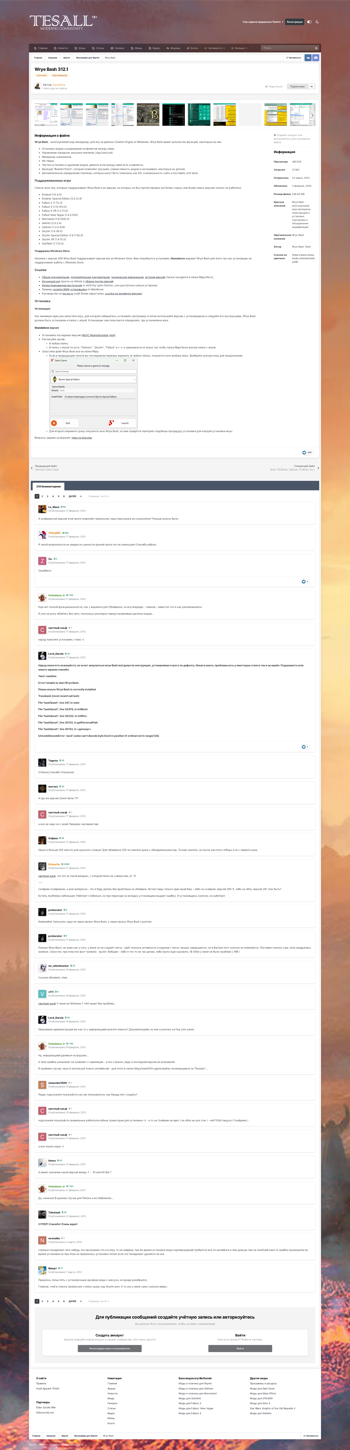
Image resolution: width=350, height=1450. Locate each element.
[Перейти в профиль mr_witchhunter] (42, 968)
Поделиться (275, 86)
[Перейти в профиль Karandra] (38, 86)
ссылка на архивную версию (123, 293)
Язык (32, 1444)
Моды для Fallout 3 (190, 1403)
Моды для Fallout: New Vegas (196, 1408)
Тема (42, 1444)
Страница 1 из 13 (98, 496)
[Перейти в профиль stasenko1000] (42, 1085)
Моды (81, 48)
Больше (239, 48)
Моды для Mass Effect (263, 1393)
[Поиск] (316, 48)
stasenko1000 (57, 1082)
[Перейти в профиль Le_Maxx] (42, 509)
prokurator (55, 909)
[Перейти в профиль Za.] (42, 561)
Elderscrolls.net (45, 1412)
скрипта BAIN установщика (70, 289)
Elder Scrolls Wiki (46, 1407)
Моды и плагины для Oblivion (196, 1388)
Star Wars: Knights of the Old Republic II (272, 1408)
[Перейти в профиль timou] (42, 1163)
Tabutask (54, 1212)
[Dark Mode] (317, 22)
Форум (111, 1388)
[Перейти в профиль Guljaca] (42, 840)
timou (52, 1160)
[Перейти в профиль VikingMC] (42, 535)
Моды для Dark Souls (262, 1388)
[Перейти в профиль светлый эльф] (42, 630)
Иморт (52, 1268)
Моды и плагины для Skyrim (195, 1383)
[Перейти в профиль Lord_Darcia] (42, 656)
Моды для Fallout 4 (190, 1413)
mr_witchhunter (58, 965)
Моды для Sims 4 (260, 1403)
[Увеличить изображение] (93, 393)
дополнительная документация (90, 277)
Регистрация (295, 21)
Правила (41, 1383)
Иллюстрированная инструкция (62, 285)
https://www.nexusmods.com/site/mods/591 (303, 258)
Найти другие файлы (55, 88)
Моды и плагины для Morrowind (198, 1393)
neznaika (54, 1238)
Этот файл (303, 48)
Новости (62, 48)
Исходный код (51, 281)
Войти (240, 1348)
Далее (72, 496)
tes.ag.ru (68, 293)
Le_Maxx (53, 507)
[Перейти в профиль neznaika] (42, 1240)
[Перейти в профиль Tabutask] (42, 1214)
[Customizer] (309, 22)
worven (53, 786)
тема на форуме (81, 437)
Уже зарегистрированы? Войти (262, 21)
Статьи (99, 48)
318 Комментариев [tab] (48, 486)
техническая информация (127, 277)
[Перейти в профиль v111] (42, 994)
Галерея (119, 48)
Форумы (175, 48)
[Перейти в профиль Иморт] (42, 1270)
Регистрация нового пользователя (109, 1348)
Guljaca (53, 838)
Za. (50, 558)
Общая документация (55, 277)
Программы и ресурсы (263, 1383)
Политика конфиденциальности (66, 1444)
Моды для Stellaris (260, 1413)
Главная (42, 48)
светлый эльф (57, 627)
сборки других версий (99, 281)
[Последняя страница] (80, 496)
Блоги (194, 48)
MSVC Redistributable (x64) (98, 335)
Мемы (138, 48)
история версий (155, 277)
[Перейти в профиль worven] (42, 789)
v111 (51, 991)
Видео (156, 48)
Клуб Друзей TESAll (47, 1388)
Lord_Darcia (55, 653)
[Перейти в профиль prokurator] (42, 912)
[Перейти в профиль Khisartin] (42, 866)
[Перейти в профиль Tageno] (42, 763)
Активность (215, 48)
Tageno (53, 760)
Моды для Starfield (190, 1398)
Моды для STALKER (261, 1398)
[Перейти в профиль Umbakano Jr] (42, 597)
